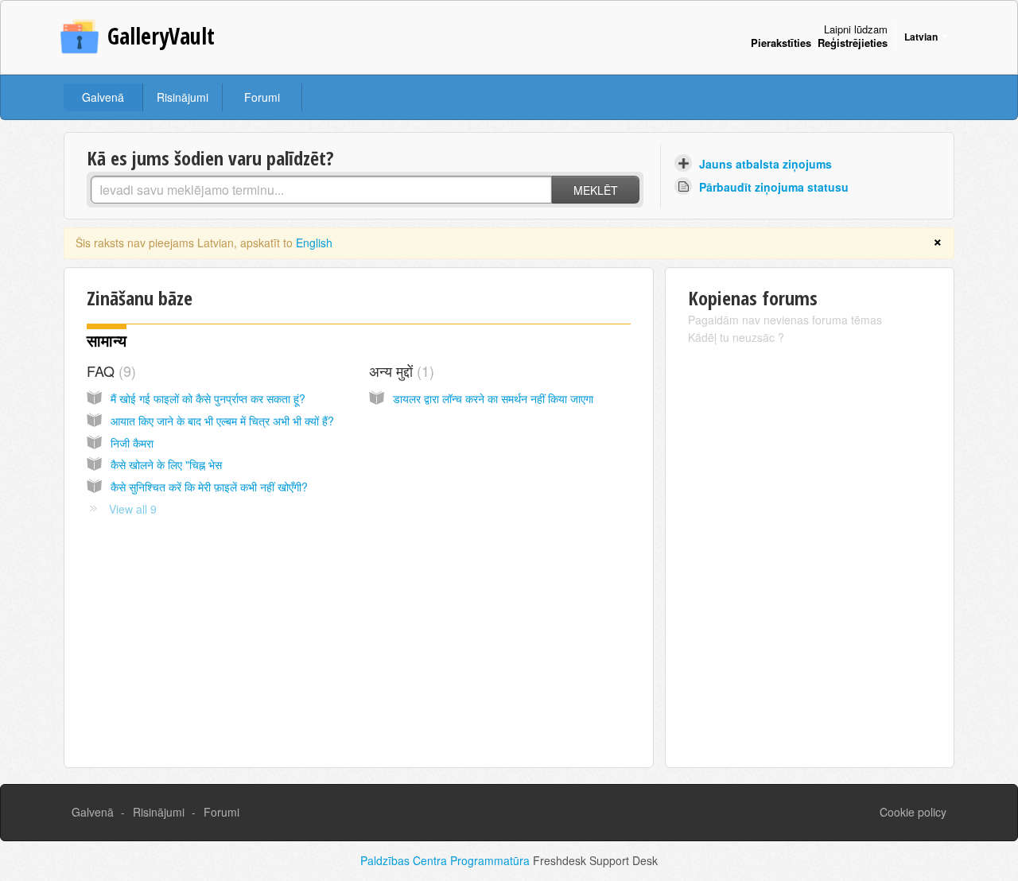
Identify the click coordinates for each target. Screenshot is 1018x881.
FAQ (109, 370)
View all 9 (133, 509)
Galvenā (103, 97)
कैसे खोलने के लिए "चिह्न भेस (166, 464)
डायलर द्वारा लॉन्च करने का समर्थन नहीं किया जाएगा (493, 398)
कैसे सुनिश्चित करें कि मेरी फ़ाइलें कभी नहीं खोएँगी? (209, 487)
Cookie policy (913, 812)
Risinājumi (182, 97)
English (314, 242)
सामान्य (106, 340)
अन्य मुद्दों (399, 370)
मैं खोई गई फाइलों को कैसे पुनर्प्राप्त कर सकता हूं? (208, 398)
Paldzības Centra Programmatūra (446, 860)
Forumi (262, 97)
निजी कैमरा (132, 443)
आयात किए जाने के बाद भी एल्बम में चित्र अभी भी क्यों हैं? (222, 421)
